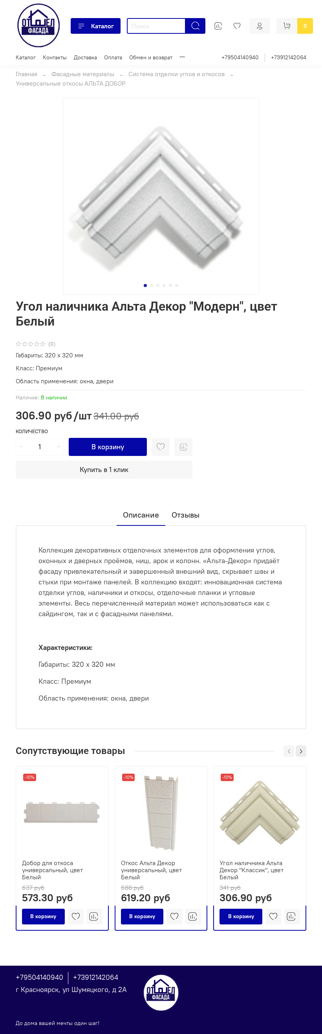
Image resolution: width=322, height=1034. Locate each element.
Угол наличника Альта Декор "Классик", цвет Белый (252, 870)
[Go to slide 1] (145, 285)
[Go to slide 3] (157, 285)
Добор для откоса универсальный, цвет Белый (52, 870)
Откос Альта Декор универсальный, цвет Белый (151, 870)
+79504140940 (240, 57)
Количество (32, 431)
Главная (26, 74)
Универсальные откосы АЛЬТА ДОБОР (71, 83)
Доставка (85, 57)
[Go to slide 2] (151, 285)
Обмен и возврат (150, 57)
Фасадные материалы (82, 74)
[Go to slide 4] (164, 285)
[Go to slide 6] (176, 285)
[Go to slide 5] (170, 285)
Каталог (102, 26)
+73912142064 (288, 57)
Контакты (55, 57)
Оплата (113, 57)
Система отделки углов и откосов (176, 74)
